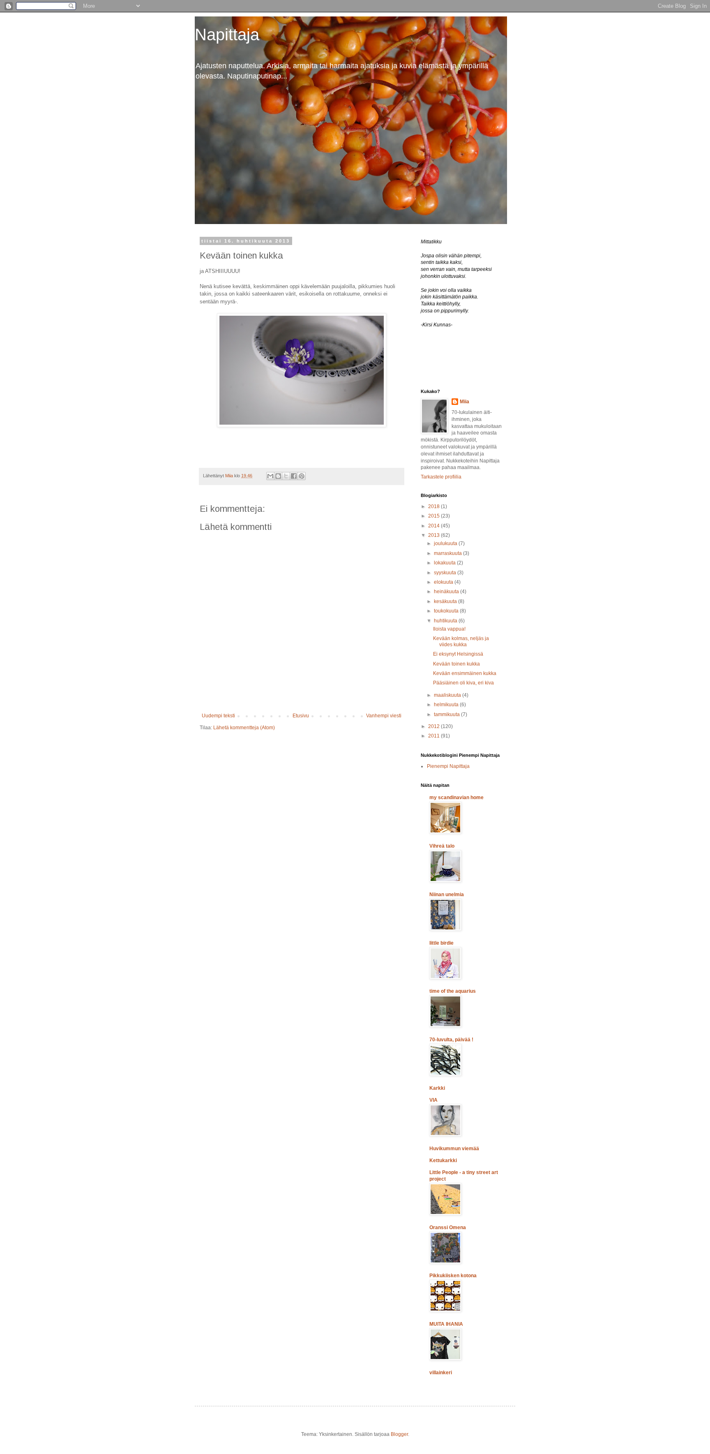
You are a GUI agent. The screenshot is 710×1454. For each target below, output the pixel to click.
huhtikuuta (446, 621)
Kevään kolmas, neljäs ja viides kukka (461, 641)
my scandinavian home (456, 797)
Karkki (437, 1088)
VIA (433, 1100)
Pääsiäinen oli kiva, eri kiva (463, 683)
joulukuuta (446, 543)
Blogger (399, 1434)
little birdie (441, 943)
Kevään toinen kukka (456, 664)
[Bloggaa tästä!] (278, 476)
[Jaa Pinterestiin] (301, 476)
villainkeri (440, 1372)
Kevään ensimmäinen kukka (464, 673)
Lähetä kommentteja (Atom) (244, 727)
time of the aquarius (452, 991)
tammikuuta (447, 714)
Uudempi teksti (218, 716)
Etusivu (301, 716)
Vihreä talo (441, 846)
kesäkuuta (446, 601)
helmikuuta (447, 704)
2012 (434, 726)
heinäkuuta (447, 591)
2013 (434, 535)
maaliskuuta (448, 695)
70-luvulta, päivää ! (451, 1040)
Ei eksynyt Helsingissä (458, 654)
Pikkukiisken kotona (453, 1275)
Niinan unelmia (446, 894)
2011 (434, 736)
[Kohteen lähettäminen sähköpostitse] (270, 476)
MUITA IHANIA (446, 1324)
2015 (434, 516)
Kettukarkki (443, 1160)
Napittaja (227, 34)
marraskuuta (448, 553)
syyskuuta (445, 573)
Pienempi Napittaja (448, 766)
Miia (464, 402)
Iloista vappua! (449, 629)
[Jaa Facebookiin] (294, 476)
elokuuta (444, 582)
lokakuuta (445, 563)
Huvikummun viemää (454, 1148)
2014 (434, 526)
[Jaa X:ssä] (286, 476)
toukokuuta (447, 611)
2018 (434, 506)
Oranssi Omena (447, 1227)
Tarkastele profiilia (441, 477)
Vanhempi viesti (383, 716)
